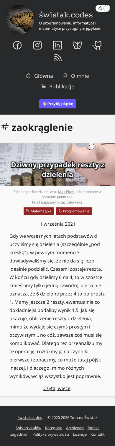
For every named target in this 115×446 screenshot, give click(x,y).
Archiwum (75, 427)
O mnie (80, 75)
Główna (43, 75)
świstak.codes (30, 417)
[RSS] (57, 58)
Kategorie (53, 427)
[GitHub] (97, 45)
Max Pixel (66, 191)
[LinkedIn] (57, 45)
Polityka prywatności (50, 434)
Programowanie (76, 211)
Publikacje (61, 86)
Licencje (80, 434)
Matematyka (41, 211)
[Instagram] (37, 45)
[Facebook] (17, 45)
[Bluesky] (77, 45)
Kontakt (98, 434)
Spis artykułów (28, 427)
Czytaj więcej (57, 388)
